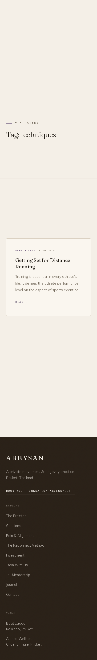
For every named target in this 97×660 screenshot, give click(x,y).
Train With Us (17, 565)
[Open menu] (87, 9)
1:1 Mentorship (18, 575)
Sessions (13, 525)
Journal (11, 584)
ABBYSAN (22, 9)
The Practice (16, 516)
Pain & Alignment (20, 535)
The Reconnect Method (25, 545)
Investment (15, 555)
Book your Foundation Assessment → (40, 491)
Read (21, 302)
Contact (12, 594)
